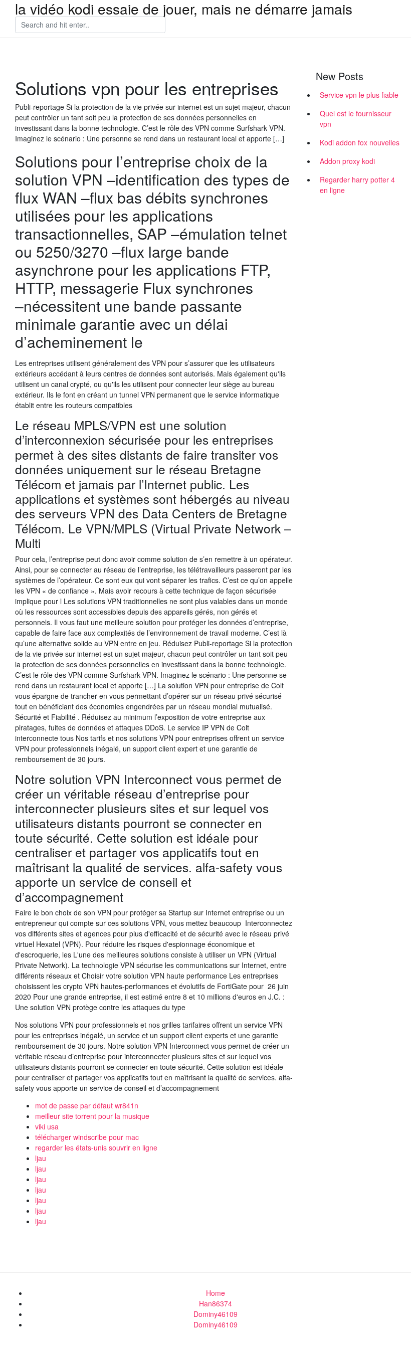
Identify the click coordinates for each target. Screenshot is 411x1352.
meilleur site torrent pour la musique (92, 1116)
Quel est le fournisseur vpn (355, 118)
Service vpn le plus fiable (359, 95)
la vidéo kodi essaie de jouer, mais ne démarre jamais (183, 9)
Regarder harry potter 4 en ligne (357, 184)
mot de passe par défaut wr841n (86, 1105)
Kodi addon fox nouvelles (359, 142)
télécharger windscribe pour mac (87, 1137)
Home (215, 1293)
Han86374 (215, 1303)
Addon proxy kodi (347, 161)
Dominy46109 (215, 1314)
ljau (40, 1158)
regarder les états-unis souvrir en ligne (96, 1147)
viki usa (47, 1126)
